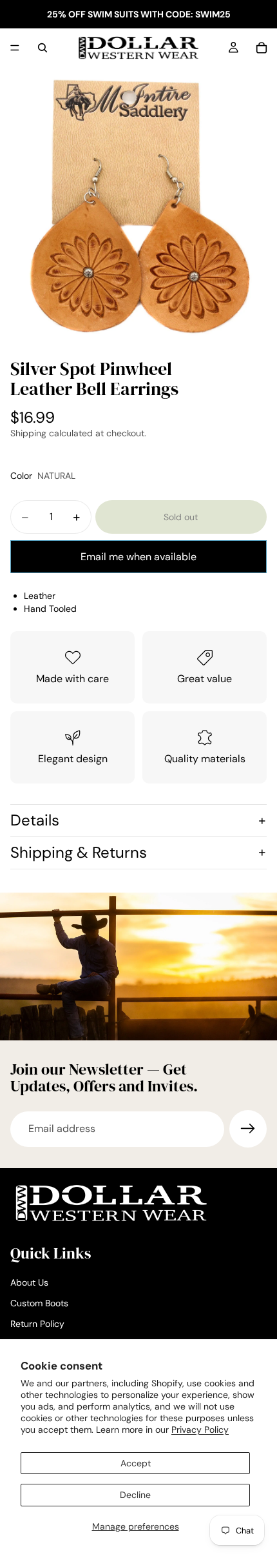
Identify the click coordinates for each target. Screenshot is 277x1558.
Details (34, 820)
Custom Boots (39, 1303)
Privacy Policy (200, 1429)
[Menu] (15, 48)
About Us (29, 1283)
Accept (135, 1463)
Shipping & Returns (78, 852)
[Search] (42, 48)
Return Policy (37, 1324)
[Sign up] (248, 1129)
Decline (135, 1495)
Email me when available (138, 556)
